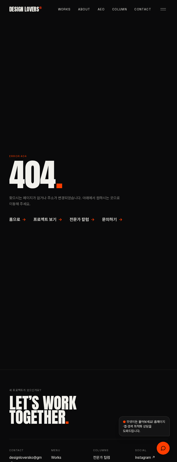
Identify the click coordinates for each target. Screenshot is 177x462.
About (84, 9)
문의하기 (112, 219)
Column (119, 9)
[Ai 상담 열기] (163, 448)
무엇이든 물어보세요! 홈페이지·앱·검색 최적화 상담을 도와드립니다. (144, 426)
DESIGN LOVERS (25, 9)
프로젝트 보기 (47, 219)
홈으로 (17, 219)
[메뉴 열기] (163, 9)
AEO (101, 9)
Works (64, 9)
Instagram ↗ (145, 457)
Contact (142, 9)
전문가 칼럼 (82, 219)
